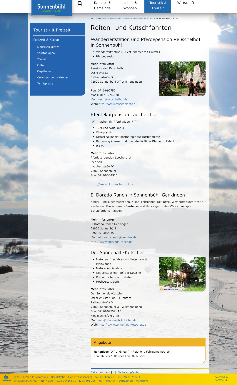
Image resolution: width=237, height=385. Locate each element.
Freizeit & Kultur (46, 39)
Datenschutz (126, 380)
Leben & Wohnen (130, 5)
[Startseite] (6, 380)
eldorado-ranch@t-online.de (117, 237)
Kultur (41, 65)
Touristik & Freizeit (157, 5)
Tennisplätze (45, 83)
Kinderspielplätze (48, 46)
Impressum (142, 380)
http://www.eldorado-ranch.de (111, 241)
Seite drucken (100, 372)
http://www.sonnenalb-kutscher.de (122, 324)
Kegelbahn (44, 71)
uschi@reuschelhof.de (112, 99)
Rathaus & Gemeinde (102, 5)
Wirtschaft (185, 2)
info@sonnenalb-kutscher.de (117, 320)
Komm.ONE (221, 379)
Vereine (41, 59)
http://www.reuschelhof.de (117, 103)
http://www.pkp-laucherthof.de (112, 184)
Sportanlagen (46, 52)
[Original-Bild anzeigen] (182, 94)
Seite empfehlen (129, 372)
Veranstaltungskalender (52, 77)
